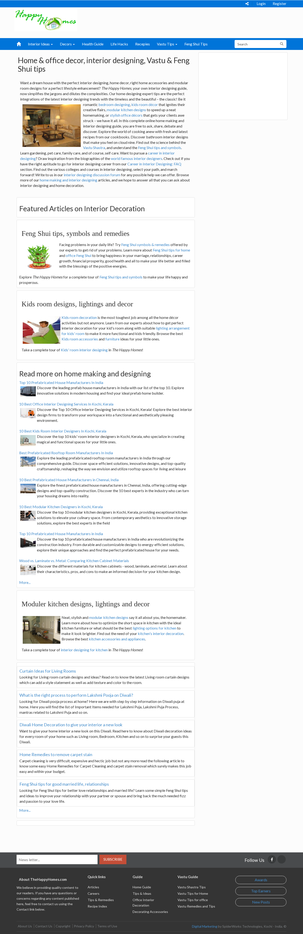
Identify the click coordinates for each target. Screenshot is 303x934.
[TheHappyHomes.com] (45, 19)
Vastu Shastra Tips (192, 887)
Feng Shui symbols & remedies (145, 244)
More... (25, 582)
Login (261, 3)
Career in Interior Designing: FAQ (154, 164)
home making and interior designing (68, 180)
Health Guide (92, 44)
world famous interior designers (136, 158)
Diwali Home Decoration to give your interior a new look (70, 724)
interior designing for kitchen (84, 650)
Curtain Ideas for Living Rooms (47, 671)
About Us (25, 926)
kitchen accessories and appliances (117, 639)
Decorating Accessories (150, 912)
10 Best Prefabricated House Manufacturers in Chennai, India (69, 479)
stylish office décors (126, 115)
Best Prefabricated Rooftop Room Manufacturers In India (66, 452)
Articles (93, 887)
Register (279, 3)
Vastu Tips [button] (166, 44)
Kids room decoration (79, 317)
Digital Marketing (204, 926)
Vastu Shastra (94, 147)
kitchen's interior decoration (160, 633)
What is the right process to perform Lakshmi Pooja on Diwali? (76, 695)
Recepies (142, 44)
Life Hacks (119, 44)
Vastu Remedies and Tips (196, 906)
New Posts (261, 902)
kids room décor (144, 104)
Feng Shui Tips (196, 44)
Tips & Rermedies (101, 900)
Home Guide (142, 887)
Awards (261, 879)
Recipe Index (97, 906)
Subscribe (112, 859)
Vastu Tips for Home (193, 893)
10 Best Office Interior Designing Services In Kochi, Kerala (66, 404)
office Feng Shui (78, 255)
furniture (112, 339)
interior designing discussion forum (92, 174)
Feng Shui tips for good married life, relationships (64, 784)
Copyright (63, 926)
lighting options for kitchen (154, 628)
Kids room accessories (80, 339)
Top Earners (261, 891)
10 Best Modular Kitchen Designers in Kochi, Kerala (61, 506)
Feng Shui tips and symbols (159, 147)
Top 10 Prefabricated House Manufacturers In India (61, 382)
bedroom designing (114, 104)
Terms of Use (107, 926)
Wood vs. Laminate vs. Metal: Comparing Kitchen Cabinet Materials (74, 560)
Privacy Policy (84, 926)
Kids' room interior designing (84, 350)
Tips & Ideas (142, 893)
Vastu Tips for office (193, 900)
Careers (93, 893)
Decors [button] (66, 44)
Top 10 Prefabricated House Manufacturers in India (61, 533)
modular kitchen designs (126, 109)
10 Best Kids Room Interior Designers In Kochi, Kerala (62, 431)
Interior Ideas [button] (39, 44)
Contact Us (43, 926)
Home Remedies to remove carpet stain (55, 754)
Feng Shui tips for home (171, 250)
